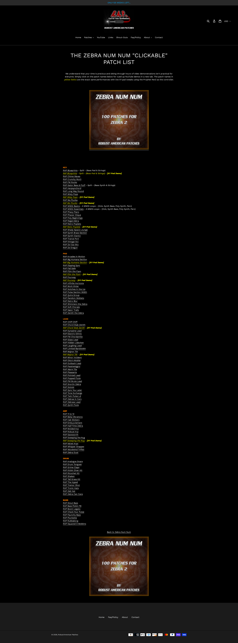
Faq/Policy (113, 617)
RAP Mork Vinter (71, 286)
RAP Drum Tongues (72, 464)
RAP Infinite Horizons (73, 283)
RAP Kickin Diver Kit (72, 470)
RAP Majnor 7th (70, 351)
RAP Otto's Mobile (71, 360)
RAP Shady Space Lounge (75, 230)
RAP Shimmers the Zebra (75, 304)
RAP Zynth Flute (71, 405)
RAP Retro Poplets (72, 224)
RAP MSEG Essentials (73, 209)
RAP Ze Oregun (70, 247)
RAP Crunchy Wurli (72, 179)
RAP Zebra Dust (70, 452)
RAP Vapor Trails (71, 310)
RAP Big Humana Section (75, 259)
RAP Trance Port (71, 239)
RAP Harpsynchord (72, 188)
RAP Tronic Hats (71, 488)
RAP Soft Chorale (71, 307)
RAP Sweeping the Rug (74, 438)
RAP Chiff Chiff (70, 322)
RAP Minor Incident (72, 357)
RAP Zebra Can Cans (73, 494)
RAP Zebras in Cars (72, 399)
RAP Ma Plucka (70, 200)
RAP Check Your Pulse (73, 512)
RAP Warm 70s (70, 369)
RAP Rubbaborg (70, 521)
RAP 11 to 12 (68, 414)
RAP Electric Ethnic (72, 334)
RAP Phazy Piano (71, 212)
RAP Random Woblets (73, 298)
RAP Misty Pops (70, 194)
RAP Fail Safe (69, 268)
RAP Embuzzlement (72, 423)
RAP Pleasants (70, 372)
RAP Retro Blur (70, 301)
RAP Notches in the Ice (74, 289)
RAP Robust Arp (70, 432)
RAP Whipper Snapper (73, 446)
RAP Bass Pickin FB (72, 506)
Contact (135, 617)
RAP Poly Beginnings (73, 218)
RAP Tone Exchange (72, 393)
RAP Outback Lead (72, 363)
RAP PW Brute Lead (72, 381)
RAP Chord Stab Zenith (74, 325)
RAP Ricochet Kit (71, 473)
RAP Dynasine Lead (72, 331)
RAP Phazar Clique (72, 215)
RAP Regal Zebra (71, 221)
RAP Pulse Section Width (75, 292)
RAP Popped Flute (72, 378)
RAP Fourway (69, 277)
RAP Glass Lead (70, 340)
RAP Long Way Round (73, 191)
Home (101, 617)
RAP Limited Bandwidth (74, 348)
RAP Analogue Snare (73, 461)
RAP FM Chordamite (73, 337)
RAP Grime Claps (71, 467)
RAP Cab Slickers (71, 420)
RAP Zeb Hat (69, 491)
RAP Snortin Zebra (72, 384)
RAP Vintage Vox (71, 242)
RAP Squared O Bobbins (74, 524)
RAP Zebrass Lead (71, 402)
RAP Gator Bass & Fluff (74, 185)
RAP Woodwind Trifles (73, 449)
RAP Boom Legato (71, 509)
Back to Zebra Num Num (119, 532)
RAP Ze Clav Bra (70, 244)
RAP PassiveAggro (71, 366)
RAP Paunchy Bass (72, 515)
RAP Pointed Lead (71, 375)
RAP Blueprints (70, 170)
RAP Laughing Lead (72, 345)
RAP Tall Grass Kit (71, 479)
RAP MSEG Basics (71, 206)
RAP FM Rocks (70, 182)
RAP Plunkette (70, 518)
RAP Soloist (68, 387)
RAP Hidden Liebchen (73, 342)
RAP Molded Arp (71, 429)
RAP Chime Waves (71, 176)
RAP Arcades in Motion (74, 256)
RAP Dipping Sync (71, 265)
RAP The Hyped (70, 482)
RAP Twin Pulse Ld (72, 396)
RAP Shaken (69, 476)
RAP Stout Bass (70, 503)
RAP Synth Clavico (72, 236)
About (125, 617)
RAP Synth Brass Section (75, 233)
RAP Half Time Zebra (73, 426)
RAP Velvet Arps (70, 443)
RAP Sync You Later (72, 390)
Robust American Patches (68, 635)
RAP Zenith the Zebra (73, 313)
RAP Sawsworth (70, 435)
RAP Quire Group (71, 295)
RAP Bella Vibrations (73, 417)
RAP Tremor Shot (71, 485)
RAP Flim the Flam (72, 271)
